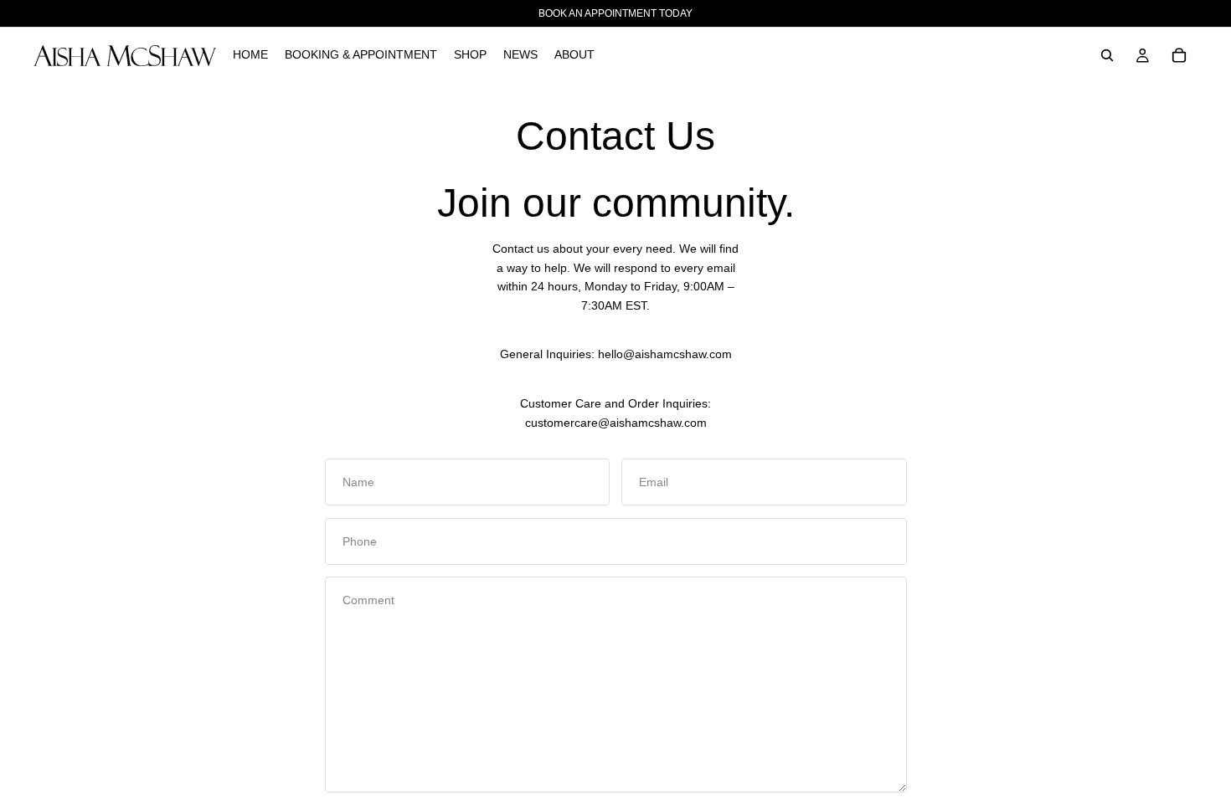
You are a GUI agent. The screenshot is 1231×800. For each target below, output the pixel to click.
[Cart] (1179, 55)
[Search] (1107, 55)
